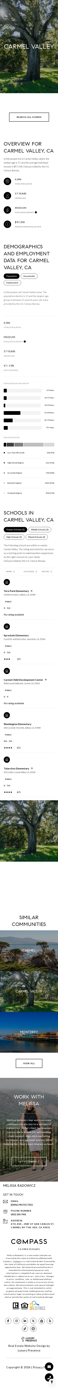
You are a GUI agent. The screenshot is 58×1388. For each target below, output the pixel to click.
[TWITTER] (33, 1321)
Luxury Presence (29, 1350)
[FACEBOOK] (8, 1321)
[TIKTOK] (25, 1329)
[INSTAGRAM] (16, 1321)
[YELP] (50, 1321)
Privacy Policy (42, 1367)
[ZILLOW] (42, 1321)
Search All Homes (29, 117)
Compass (17, 1261)
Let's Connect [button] (29, 1161)
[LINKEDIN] (25, 1321)
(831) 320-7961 (18, 1214)
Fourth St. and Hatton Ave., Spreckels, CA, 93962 (24, 639)
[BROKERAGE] (33, 1329)
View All (29, 1063)
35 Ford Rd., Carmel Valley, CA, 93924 (19, 772)
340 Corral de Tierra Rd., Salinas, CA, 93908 (22, 728)
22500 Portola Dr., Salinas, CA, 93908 (19, 594)
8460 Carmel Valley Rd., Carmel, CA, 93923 (22, 683)
